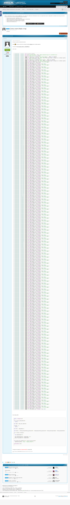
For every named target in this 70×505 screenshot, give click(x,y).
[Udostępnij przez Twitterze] (2, 462)
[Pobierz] (14, 462)
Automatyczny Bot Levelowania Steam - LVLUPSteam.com (11, 489)
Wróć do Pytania (65, 454)
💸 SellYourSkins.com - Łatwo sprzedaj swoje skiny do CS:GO (33, 490)
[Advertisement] (22, 458)
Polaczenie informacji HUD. (13, 467)
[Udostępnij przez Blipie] (7, 462)
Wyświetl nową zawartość (60, 6)
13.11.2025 (57, 468)
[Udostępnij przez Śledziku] (8, 462)
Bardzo (31, 44)
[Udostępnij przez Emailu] (11, 462)
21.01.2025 (57, 481)
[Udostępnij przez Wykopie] (5, 462)
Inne (25, 6)
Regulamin (68, 492)
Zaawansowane (65, 3)
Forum (5, 6)
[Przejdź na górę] (35, 496)
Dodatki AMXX (11, 6)
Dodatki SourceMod (19, 6)
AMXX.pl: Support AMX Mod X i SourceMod (6, 492)
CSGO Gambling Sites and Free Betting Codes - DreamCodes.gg (12, 490)
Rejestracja (65, 1)
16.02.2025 (57, 475)
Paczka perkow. (7, 470)
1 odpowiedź (50, 474)
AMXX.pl (62, 496)
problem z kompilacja (12, 480)
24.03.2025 (57, 471)
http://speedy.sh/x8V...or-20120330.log (23, 46)
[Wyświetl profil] (7, 44)
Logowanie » (61, 1)
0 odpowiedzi (50, 480)
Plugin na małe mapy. (12, 474)
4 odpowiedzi (50, 467)
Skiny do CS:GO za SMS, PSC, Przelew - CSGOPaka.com (11, 488)
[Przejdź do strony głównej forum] (14, 2)
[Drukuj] (12, 462)
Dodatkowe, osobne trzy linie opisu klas (15, 477)
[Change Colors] (66, 3)
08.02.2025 (57, 478)
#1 (65, 38)
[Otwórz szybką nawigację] (66, 6)
